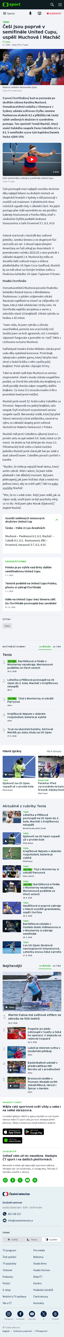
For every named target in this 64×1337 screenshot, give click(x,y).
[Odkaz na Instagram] (5, 1180)
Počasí (6, 1283)
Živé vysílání (9, 1257)
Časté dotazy (40, 1296)
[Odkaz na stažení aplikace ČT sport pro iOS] (12, 1131)
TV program (9, 1250)
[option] (12, 1239)
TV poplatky (9, 1263)
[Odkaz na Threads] (35, 1180)
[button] (32, 159)
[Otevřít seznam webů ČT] (60, 4)
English (6, 1331)
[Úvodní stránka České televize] (16, 1194)
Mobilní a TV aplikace (14, 1296)
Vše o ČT (7, 1303)
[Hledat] (52, 4)
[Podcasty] (30, 13)
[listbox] (32, 1239)
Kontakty (38, 1303)
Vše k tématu (54, 751)
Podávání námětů (43, 1289)
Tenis (6, 22)
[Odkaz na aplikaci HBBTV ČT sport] (12, 1140)
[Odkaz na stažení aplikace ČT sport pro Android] (34, 1131)
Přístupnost (41, 1331)
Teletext (7, 1270)
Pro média (39, 1250)
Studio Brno (40, 1263)
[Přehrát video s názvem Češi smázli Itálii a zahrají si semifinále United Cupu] (32, 159)
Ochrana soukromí (22, 1331)
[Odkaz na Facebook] (12, 1180)
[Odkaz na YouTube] (27, 1180)
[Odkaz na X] (20, 1180)
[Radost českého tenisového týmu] (32, 67)
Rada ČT (38, 1276)
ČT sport (6, 42)
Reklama (38, 1257)
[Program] (39, 13)
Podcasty (8, 1276)
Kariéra (37, 1283)
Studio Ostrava (41, 1270)
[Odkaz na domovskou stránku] (16, 5)
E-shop (7, 1289)
